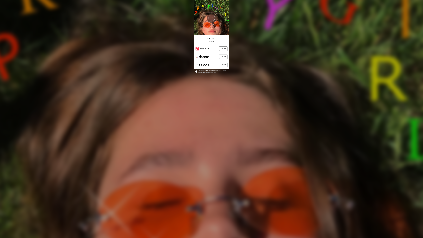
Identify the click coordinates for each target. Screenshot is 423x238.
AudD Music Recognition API (213, 70)
